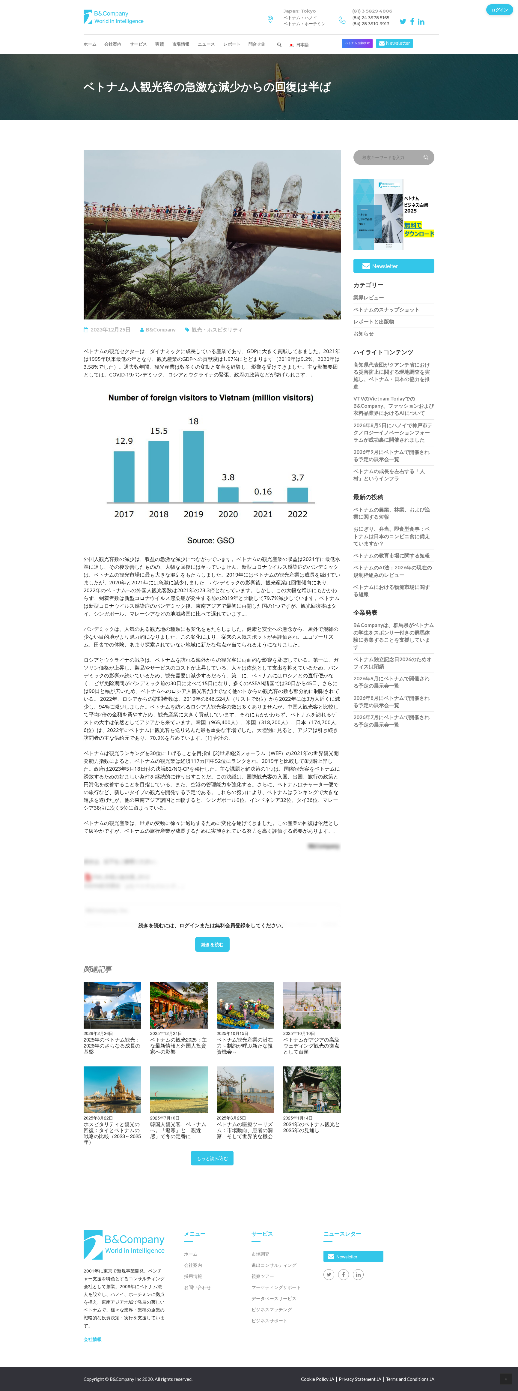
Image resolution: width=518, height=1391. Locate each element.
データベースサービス (274, 1298)
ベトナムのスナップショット (386, 309)
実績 (159, 43)
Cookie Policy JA (317, 1379)
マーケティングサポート (276, 1287)
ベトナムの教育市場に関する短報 (391, 555)
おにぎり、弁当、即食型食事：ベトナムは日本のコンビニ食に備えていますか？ (391, 536)
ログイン (499, 10)
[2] (216, 753)
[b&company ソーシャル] (404, 21)
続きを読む (212, 944)
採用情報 (193, 1276)
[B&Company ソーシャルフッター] (328, 1274)
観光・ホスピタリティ (217, 329)
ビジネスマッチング (272, 1309)
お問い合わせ (197, 1287)
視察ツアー (263, 1276)
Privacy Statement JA (360, 1379)
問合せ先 (259, 43)
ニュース (206, 43)
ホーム (90, 43)
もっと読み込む (212, 1158)
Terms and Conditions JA (410, 1379)
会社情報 (93, 1339)
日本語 (302, 44)
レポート (231, 43)
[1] (208, 737)
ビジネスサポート (269, 1320)
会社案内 (112, 43)
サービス (138, 43)
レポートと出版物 (373, 321)
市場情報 (180, 43)
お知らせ (363, 333)
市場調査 (260, 1254)
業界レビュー (368, 297)
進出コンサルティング (274, 1265)
